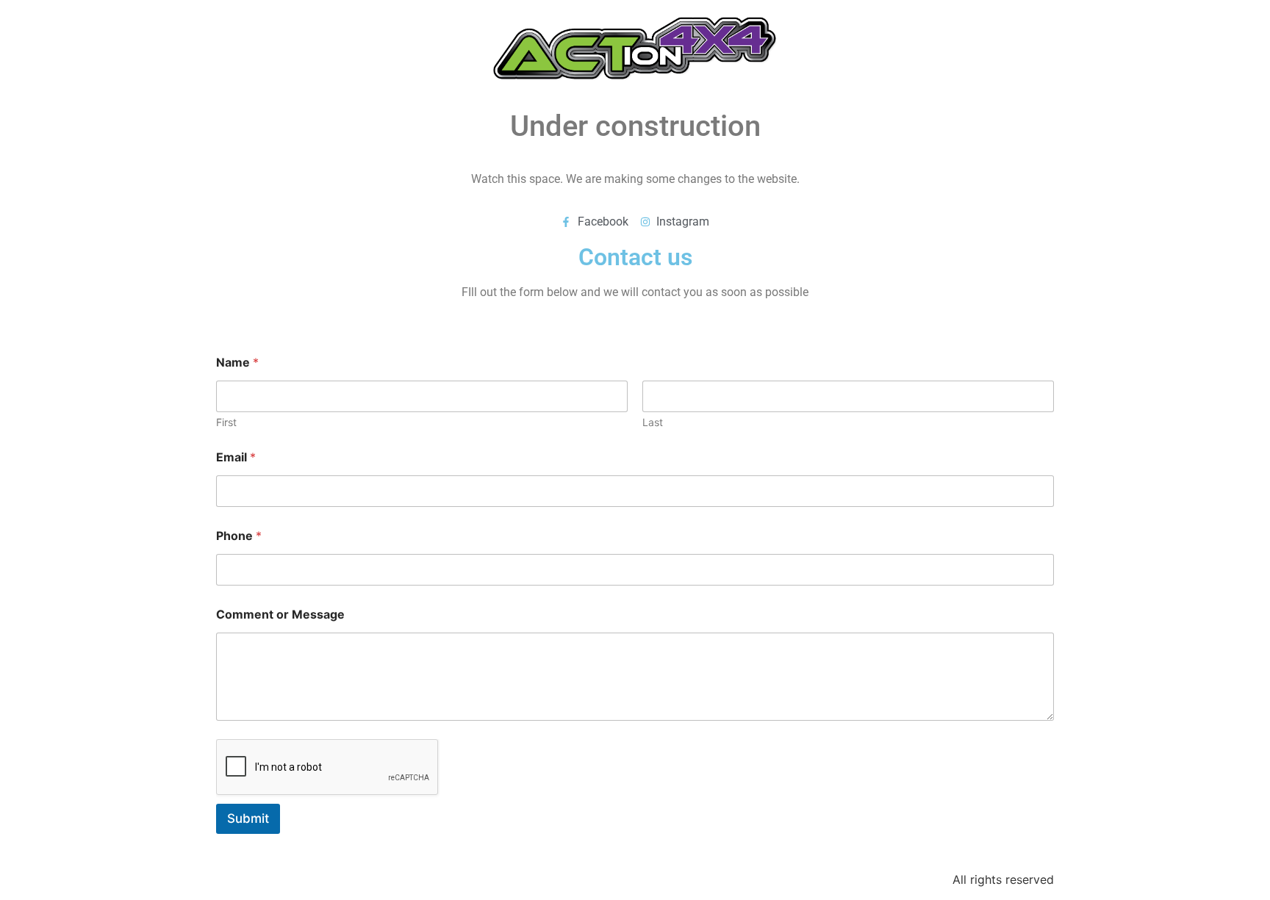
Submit (248, 818)
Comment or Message (280, 615)
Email (236, 457)
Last (652, 422)
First (226, 422)
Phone (239, 536)
